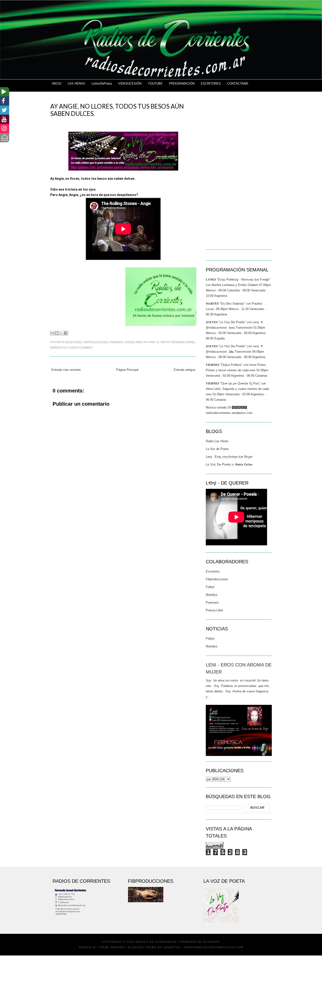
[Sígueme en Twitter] (4, 110)
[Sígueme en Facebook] (4, 101)
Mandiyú (211, 594)
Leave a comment (81, 347)
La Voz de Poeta (217, 449)
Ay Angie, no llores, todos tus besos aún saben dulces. (117, 109)
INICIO (56, 83)
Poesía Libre (133, 342)
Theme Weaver (111, 947)
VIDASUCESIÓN (129, 83)
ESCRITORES (211, 83)
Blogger (211, 941)
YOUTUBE (155, 83)
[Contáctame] (4, 137)
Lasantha (171, 947)
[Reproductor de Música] (4, 91)
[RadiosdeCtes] (4, 119)
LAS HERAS (76, 83)
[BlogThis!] (56, 333)
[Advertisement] (123, 557)
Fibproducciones (95, 342)
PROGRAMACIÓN (181, 83)
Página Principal (127, 369)
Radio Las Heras (217, 441)
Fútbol (210, 587)
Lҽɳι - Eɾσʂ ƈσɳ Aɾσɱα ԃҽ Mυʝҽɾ (229, 456)
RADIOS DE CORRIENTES (156, 941)
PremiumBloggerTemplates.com (213, 947)
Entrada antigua (184, 369)
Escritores (73, 342)
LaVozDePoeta (101, 83)
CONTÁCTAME (237, 83)
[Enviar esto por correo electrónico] (52, 333)
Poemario (117, 342)
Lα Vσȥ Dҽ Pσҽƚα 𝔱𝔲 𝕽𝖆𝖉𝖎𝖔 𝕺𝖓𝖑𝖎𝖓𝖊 (229, 464)
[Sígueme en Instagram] (4, 128)
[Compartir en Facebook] (65, 333)
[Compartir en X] (61, 333)
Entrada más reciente (66, 369)
